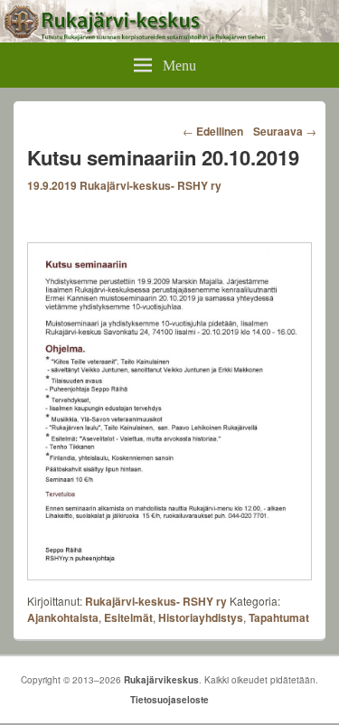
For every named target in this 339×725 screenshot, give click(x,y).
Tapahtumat (279, 617)
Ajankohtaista (63, 617)
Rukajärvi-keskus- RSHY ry (150, 185)
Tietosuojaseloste (169, 699)
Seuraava (284, 131)
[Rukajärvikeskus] (169, 37)
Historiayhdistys (200, 617)
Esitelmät (128, 617)
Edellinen (213, 131)
